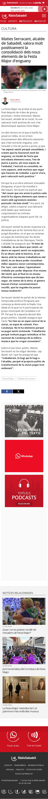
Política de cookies (34, 769)
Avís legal (10, 769)
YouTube (37, 791)
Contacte (8, 765)
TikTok (24, 791)
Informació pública (36, 765)
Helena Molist (15, 100)
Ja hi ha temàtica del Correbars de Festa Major (24, 670)
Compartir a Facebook (7, 391)
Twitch (31, 791)
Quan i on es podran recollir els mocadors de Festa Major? (19, 631)
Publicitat (20, 769)
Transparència (20, 765)
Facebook (17, 791)
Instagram (3, 791)
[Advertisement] (24, 526)
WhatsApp (44, 791)
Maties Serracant (26, 378)
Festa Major (8, 378)
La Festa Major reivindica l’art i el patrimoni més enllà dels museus (21, 709)
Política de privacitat (24, 774)
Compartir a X (18, 391)
